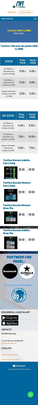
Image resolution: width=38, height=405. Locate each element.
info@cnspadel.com (9, 343)
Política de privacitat (9, 355)
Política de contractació (10, 359)
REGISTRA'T (12, 12)
